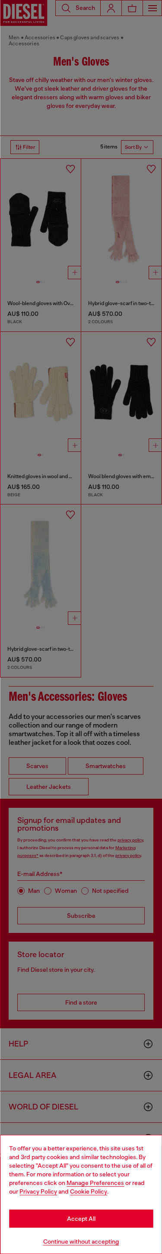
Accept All (81, 1218)
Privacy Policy (38, 1191)
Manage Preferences (95, 1182)
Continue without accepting (81, 1241)
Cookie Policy (88, 1191)
